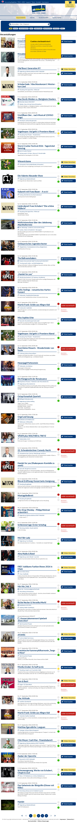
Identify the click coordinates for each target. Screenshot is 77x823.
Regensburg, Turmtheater (26, 541)
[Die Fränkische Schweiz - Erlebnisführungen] (18, 366)
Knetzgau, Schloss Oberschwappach (29, 730)
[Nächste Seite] (51, 815)
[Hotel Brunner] (18, 607)
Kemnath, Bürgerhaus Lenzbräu (28, 468)
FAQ (19, 2)
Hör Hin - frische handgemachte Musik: (29, 589)
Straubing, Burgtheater (26, 484)
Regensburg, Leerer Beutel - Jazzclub (29, 557)
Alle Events (20, 18)
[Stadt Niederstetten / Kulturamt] (18, 439)
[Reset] (48, 24)
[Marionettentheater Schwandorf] (18, 164)
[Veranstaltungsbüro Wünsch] (18, 759)
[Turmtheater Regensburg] (18, 541)
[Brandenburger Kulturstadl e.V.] (18, 321)
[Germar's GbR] (18, 453)
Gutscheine (57, 18)
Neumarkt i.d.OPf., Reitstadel (27, 759)
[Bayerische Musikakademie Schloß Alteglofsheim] (18, 247)
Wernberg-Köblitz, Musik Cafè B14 (29, 528)
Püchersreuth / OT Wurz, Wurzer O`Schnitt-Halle (32, 153)
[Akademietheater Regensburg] (18, 179)
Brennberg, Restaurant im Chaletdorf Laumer (31, 791)
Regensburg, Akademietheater (27, 179)
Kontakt (38, 2)
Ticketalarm (43, 18)
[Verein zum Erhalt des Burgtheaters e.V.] (18, 498)
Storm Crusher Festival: (25, 151)
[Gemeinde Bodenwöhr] (18, 44)
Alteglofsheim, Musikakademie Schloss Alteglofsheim (33, 247)
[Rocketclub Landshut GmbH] (18, 701)
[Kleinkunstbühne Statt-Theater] (18, 71)
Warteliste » (64, 310)
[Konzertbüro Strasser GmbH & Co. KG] (18, 308)
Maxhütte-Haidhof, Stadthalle (27, 716)
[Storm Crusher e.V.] (18, 153)
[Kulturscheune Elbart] (18, 353)
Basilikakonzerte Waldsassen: (26, 419)
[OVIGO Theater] (18, 120)
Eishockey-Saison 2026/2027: (27, 102)
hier (45, 51)
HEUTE (32, 18)
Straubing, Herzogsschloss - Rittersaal (29, 89)
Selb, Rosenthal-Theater (26, 624)
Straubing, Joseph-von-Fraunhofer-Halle (30, 670)
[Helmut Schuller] (18, 230)
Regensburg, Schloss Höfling (27, 401)
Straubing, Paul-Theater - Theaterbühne (30, 134)
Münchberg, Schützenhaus (27, 591)
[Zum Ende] (55, 815)
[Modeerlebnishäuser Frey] (18, 574)
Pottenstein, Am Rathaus (26, 366)
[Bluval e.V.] (18, 89)
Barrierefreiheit (32, 821)
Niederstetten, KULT (25, 439)
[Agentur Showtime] (18, 684)
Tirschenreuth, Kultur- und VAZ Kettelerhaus (31, 263)
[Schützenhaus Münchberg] (18, 591)
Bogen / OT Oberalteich (26, 684)
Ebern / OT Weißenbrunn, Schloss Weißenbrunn (32, 776)
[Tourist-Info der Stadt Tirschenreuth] (18, 263)
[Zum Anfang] (22, 815)
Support (28, 2)
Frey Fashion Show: (24, 571)
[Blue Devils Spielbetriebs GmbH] (18, 104)
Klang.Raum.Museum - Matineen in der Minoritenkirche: (34, 381)
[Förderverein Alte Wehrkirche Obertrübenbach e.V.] (18, 195)
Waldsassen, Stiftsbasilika (26, 422)
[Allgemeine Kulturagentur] (18, 670)
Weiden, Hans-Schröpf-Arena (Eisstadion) (31, 104)
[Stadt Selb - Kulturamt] (18, 624)
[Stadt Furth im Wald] (18, 57)
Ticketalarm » (64, 311)
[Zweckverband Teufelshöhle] (18, 295)
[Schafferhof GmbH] (18, 277)
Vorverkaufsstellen (11, 2)
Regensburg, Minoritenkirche (27, 384)
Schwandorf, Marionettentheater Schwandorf (31, 164)
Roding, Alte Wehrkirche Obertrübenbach (31, 195)
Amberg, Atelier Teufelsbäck (27, 607)
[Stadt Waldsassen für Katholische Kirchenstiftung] (18, 422)
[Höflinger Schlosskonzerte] (18, 401)
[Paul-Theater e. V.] (18, 134)
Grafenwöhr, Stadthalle (26, 308)
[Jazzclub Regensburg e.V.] (18, 557)
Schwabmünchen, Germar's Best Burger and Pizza (33, 453)
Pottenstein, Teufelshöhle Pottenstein (29, 295)
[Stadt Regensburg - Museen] (18, 384)
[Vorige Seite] (26, 815)
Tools (33, 2)
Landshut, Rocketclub (25, 701)
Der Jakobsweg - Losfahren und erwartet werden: (32, 227)
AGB (23, 2)
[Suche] (10, 24)
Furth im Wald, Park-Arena (26, 638)
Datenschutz (70, 819)
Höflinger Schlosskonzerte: (26, 399)
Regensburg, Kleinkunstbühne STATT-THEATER (32, 71)
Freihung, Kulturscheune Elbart (28, 353)
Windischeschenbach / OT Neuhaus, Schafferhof (32, 277)
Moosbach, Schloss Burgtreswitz (28, 120)
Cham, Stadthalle (24, 574)
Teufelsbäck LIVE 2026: (25, 605)
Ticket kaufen (68, 41)
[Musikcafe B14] (18, 528)
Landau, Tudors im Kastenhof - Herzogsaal (31, 230)
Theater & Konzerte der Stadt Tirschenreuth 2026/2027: (34, 261)
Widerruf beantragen (43, 821)
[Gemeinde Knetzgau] (18, 730)
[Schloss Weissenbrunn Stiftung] (18, 776)
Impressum (45, 2)
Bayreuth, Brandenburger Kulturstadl (29, 321)
